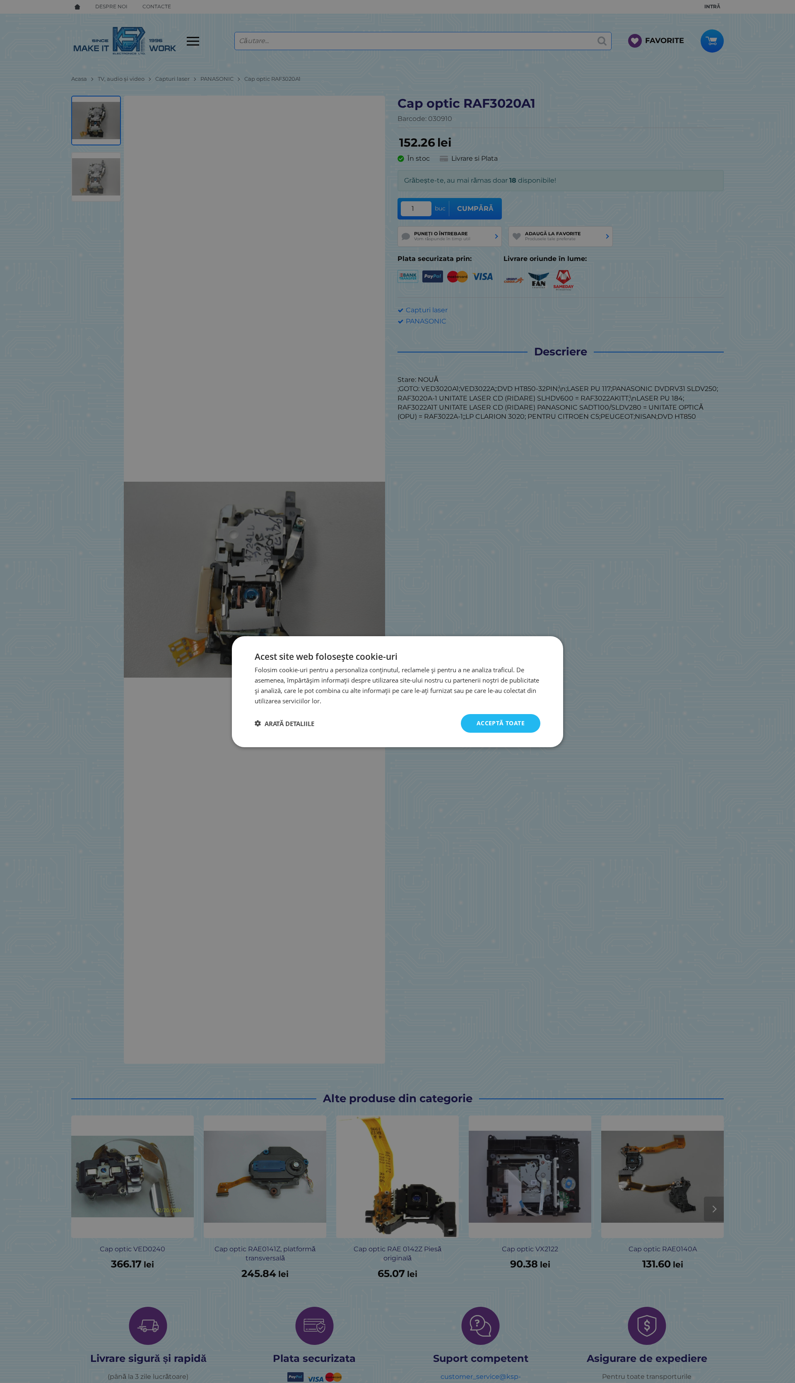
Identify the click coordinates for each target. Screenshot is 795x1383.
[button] (284, 723)
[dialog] (397, 691)
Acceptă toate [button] (501, 723)
